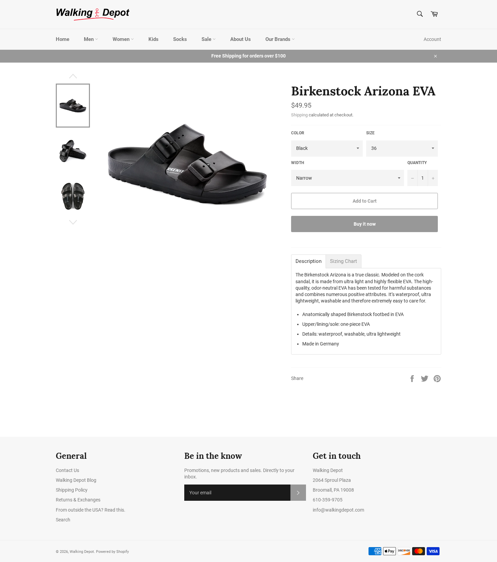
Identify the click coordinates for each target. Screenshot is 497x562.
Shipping (299, 114)
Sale (207, 39)
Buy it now (365, 224)
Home (62, 39)
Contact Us (67, 470)
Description (308, 261)
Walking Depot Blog (76, 480)
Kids (153, 39)
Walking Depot (82, 551)
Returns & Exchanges (78, 499)
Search (63, 519)
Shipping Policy (72, 490)
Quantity (417, 162)
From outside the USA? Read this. (90, 510)
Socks (180, 39)
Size (370, 133)
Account (432, 39)
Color (297, 133)
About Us (240, 39)
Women (122, 39)
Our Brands (278, 39)
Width (297, 162)
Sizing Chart (343, 261)
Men (89, 39)
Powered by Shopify (112, 551)
